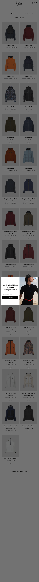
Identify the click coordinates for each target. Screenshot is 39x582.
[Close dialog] (36, 278)
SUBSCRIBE (10, 297)
